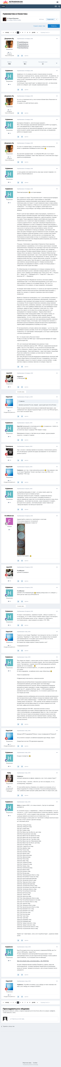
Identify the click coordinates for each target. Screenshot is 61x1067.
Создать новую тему (39, 26)
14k (10, 84)
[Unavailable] (21, 527)
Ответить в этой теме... (18, 1019)
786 (10, 460)
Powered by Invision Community (30, 1064)
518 (10, 387)
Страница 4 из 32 (45, 32)
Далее (33, 32)
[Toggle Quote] (19, 401)
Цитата (26, 55)
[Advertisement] (30, 1045)
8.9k (10, 786)
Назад (7, 32)
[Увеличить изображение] (45, 148)
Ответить (54, 26)
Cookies (35, 1062)
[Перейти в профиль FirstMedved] (9, 521)
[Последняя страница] (37, 32)
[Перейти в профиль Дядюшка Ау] (9, 44)
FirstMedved (9, 516)
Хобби (19, 20)
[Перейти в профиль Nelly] (9, 778)
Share (42, 19)
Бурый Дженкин (14, 18)
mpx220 (9, 373)
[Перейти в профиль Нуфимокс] (9, 76)
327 (10, 410)
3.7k (10, 52)
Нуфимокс (9, 70)
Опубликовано (25, 38)
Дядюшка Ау (9, 38)
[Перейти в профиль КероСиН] (9, 402)
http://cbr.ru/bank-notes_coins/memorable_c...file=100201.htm (33, 961)
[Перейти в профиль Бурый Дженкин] (4, 19)
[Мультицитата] (22, 56)
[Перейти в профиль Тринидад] (9, 452)
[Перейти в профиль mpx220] (9, 378)
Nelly (9, 773)
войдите (52, 1011)
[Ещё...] (57, 39)
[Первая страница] (3, 32)
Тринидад (9, 446)
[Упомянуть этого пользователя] (18, 56)
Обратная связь (27, 1062)
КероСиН (9, 397)
